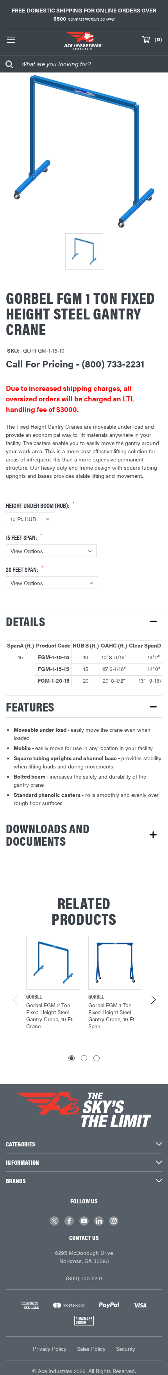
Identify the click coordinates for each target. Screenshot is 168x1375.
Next (153, 1000)
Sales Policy (91, 1348)
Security (125, 1348)
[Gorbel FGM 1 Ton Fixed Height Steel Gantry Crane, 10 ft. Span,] (115, 962)
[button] (84, 621)
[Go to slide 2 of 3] (84, 1058)
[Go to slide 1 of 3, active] (71, 1058)
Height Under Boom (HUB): (38, 505)
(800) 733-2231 (84, 1277)
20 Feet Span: (22, 569)
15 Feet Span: (22, 537)
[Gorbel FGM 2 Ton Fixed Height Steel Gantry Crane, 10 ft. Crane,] (53, 962)
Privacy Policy (49, 1348)
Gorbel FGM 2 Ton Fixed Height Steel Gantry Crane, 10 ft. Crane (49, 1015)
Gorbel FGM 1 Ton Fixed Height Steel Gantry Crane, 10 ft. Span (112, 1015)
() (158, 39)
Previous (15, 1000)
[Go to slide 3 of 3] (96, 1058)
